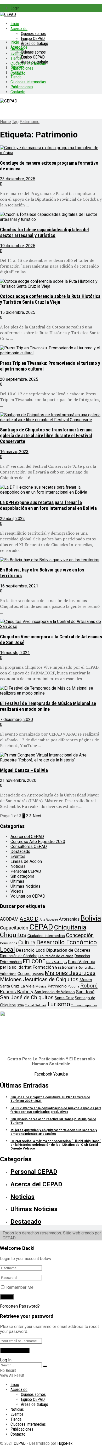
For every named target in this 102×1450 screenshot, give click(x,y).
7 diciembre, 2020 (16, 719)
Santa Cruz (64, 998)
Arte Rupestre (48, 919)
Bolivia (91, 918)
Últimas (17, 881)
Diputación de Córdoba (18, 956)
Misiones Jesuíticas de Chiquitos (39, 979)
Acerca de (18, 28)
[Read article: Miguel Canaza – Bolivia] (51, 757)
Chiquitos (13, 935)
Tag (15, 121)
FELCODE (34, 961)
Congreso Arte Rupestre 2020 (37, 841)
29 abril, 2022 (12, 518)
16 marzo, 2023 (14, 451)
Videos (17, 891)
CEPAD (41, 926)
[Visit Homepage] (8, 14)
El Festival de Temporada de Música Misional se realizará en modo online (48, 706)
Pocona (73, 986)
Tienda (15, 58)
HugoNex (64, 1443)
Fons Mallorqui (56, 962)
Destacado (20, 851)
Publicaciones (21, 86)
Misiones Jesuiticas (70, 973)
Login (14, 7)
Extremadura (11, 962)
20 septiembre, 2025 (19, 379)
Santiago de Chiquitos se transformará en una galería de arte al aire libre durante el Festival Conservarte (46, 435)
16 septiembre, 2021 (19, 586)
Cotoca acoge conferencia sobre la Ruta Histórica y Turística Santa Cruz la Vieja (50, 299)
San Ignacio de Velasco (55, 992)
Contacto (17, 91)
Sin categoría (22, 876)
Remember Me (19, 1287)
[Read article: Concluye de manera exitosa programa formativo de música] (51, 150)
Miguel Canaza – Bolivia (24, 770)
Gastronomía (66, 967)
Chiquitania (70, 927)
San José (85, 991)
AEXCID (29, 919)
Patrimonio (29, 121)
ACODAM (9, 919)
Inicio (14, 23)
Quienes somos (33, 33)
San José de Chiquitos (27, 997)
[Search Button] (45, 1366)
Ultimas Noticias (25, 886)
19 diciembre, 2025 (17, 245)
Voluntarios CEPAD (27, 896)
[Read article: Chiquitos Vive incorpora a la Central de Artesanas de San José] (51, 624)
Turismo (58, 1004)
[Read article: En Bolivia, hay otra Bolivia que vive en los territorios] (51, 559)
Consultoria (8, 943)
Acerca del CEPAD (27, 836)
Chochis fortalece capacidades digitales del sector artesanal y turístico (44, 232)
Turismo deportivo (84, 1005)
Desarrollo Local (30, 950)
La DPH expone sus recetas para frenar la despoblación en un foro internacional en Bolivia (48, 505)
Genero (24, 973)
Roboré (89, 986)
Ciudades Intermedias (28, 81)
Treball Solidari (35, 1005)
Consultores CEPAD (28, 846)
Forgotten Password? (20, 1306)
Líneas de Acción (26, 861)
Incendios (38, 974)
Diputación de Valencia (55, 956)
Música (41, 986)
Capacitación (14, 928)
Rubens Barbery (16, 991)
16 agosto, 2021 (15, 652)
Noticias (17, 67)
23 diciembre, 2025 (17, 178)
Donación (82, 956)
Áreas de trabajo (34, 43)
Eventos (17, 72)
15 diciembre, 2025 (17, 312)
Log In (6, 1359)
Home (5, 121)
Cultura (26, 942)
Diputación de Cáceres (68, 950)
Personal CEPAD (25, 871)
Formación (43, 967)
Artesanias (69, 919)
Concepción (80, 935)
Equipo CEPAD (33, 38)
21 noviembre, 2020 (18, 780)
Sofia (20, 1005)
